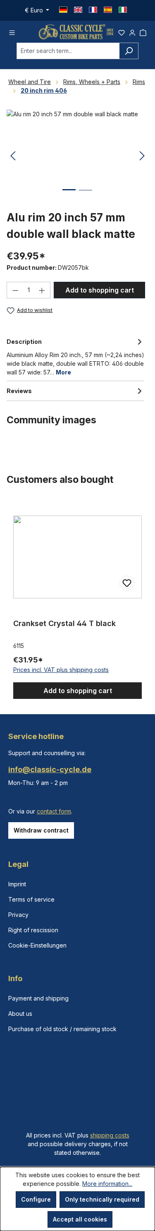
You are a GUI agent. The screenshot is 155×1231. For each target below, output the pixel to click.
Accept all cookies (80, 1219)
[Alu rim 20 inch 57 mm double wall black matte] (77, 156)
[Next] (142, 156)
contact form (54, 811)
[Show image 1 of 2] (69, 196)
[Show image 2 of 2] (85, 196)
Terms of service (31, 899)
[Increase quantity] (42, 290)
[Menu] (12, 31)
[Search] (128, 51)
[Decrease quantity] (15, 290)
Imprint (17, 884)
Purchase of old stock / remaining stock (62, 1028)
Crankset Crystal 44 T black (64, 623)
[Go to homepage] (76, 31)
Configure (36, 1199)
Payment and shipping (38, 998)
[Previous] (13, 156)
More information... (107, 1183)
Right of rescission (33, 929)
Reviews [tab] (19, 390)
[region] (77, 599)
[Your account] (132, 31)
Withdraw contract (41, 830)
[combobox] (68, 51)
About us (20, 1013)
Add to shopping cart (99, 290)
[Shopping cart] (143, 31)
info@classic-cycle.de (49, 769)
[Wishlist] (121, 31)
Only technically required (102, 1199)
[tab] (75, 356)
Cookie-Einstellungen (37, 945)
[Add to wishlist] (127, 583)
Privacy (18, 914)
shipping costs (109, 1135)
